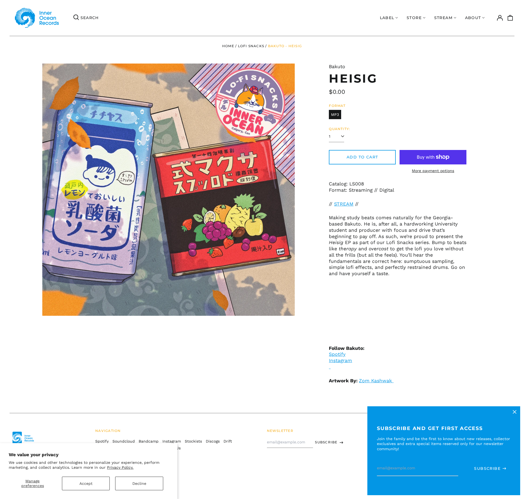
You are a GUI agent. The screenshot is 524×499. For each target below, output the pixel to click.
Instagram (171, 441)
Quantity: (339, 129)
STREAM (343, 204)
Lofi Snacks (251, 46)
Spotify (337, 354)
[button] (510, 18)
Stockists (193, 441)
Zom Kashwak (376, 380)
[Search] (76, 18)
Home (228, 46)
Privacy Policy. (120, 467)
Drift (228, 441)
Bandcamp (149, 441)
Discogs (213, 441)
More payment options (433, 171)
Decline (139, 483)
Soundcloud (123, 441)
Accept (86, 483)
